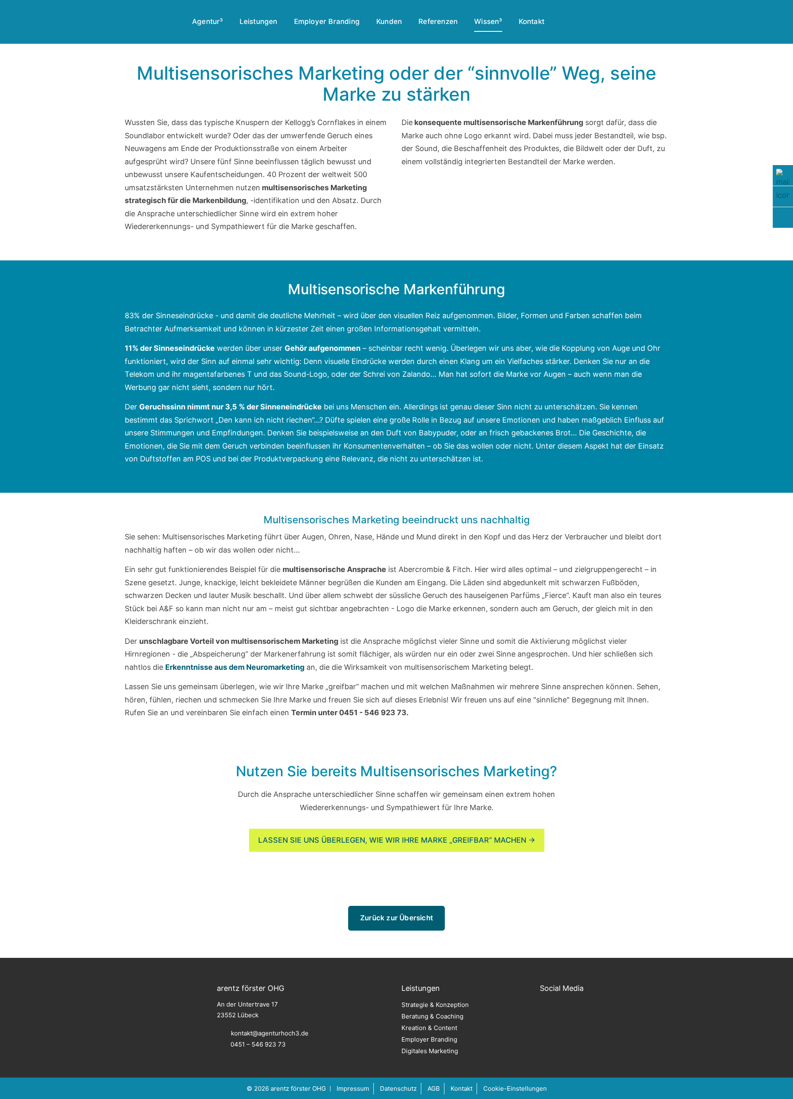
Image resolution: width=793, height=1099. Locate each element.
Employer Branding (327, 21)
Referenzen (438, 21)
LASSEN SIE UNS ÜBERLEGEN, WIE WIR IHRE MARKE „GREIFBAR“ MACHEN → (396, 840)
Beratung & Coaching (432, 1016)
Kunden (389, 21)
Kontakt (531, 21)
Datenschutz (398, 1088)
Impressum (353, 1088)
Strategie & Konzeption (435, 1005)
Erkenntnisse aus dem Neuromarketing (234, 667)
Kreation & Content (429, 1028)
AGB (433, 1088)
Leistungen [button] (259, 21)
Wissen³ (488, 21)
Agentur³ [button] (207, 21)
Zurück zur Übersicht (396, 918)
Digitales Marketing (429, 1051)
